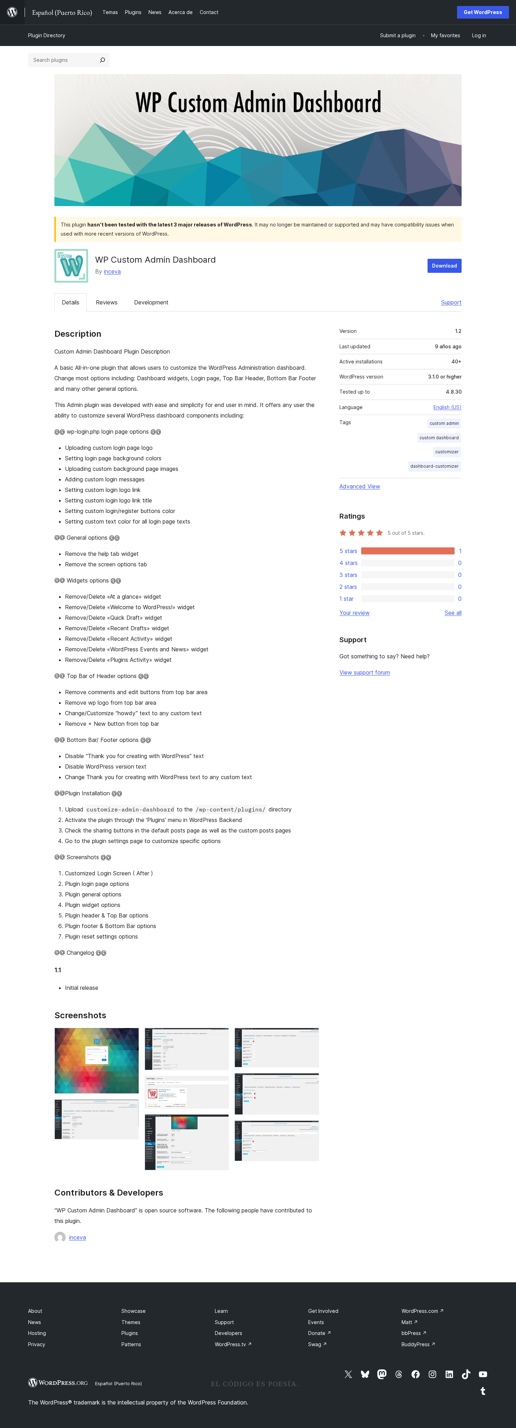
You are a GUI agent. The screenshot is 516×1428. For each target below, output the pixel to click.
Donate (319, 1333)
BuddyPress (419, 1344)
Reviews (107, 302)
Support (451, 302)
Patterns (131, 1344)
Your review (354, 612)
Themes (130, 1322)
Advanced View (359, 486)
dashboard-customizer (434, 466)
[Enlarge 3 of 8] (219, 1037)
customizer (447, 451)
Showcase (133, 1311)
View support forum (364, 672)
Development (151, 302)
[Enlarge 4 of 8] (219, 1085)
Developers (228, 1333)
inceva (112, 271)
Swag (317, 1344)
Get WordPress (483, 12)
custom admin (444, 423)
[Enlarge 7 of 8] (309, 1082)
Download (444, 266)
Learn (221, 1311)
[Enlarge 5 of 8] (219, 1123)
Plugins (129, 1333)
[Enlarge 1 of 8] (129, 1037)
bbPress (414, 1333)
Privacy (36, 1344)
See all (453, 612)
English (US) (448, 407)
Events (316, 1322)
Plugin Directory (46, 35)
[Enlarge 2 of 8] (129, 1108)
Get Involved (323, 1311)
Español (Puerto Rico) (118, 1383)
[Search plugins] (102, 60)
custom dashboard (439, 437)
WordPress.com (423, 1311)
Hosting (37, 1333)
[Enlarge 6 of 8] (309, 1037)
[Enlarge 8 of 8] (309, 1129)
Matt (410, 1322)
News (34, 1322)
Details (70, 302)
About (35, 1311)
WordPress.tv (233, 1344)
